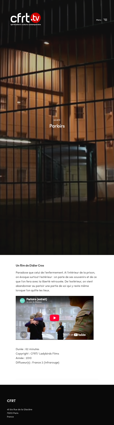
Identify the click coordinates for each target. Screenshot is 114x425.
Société (57, 120)
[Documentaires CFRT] (26, 19)
